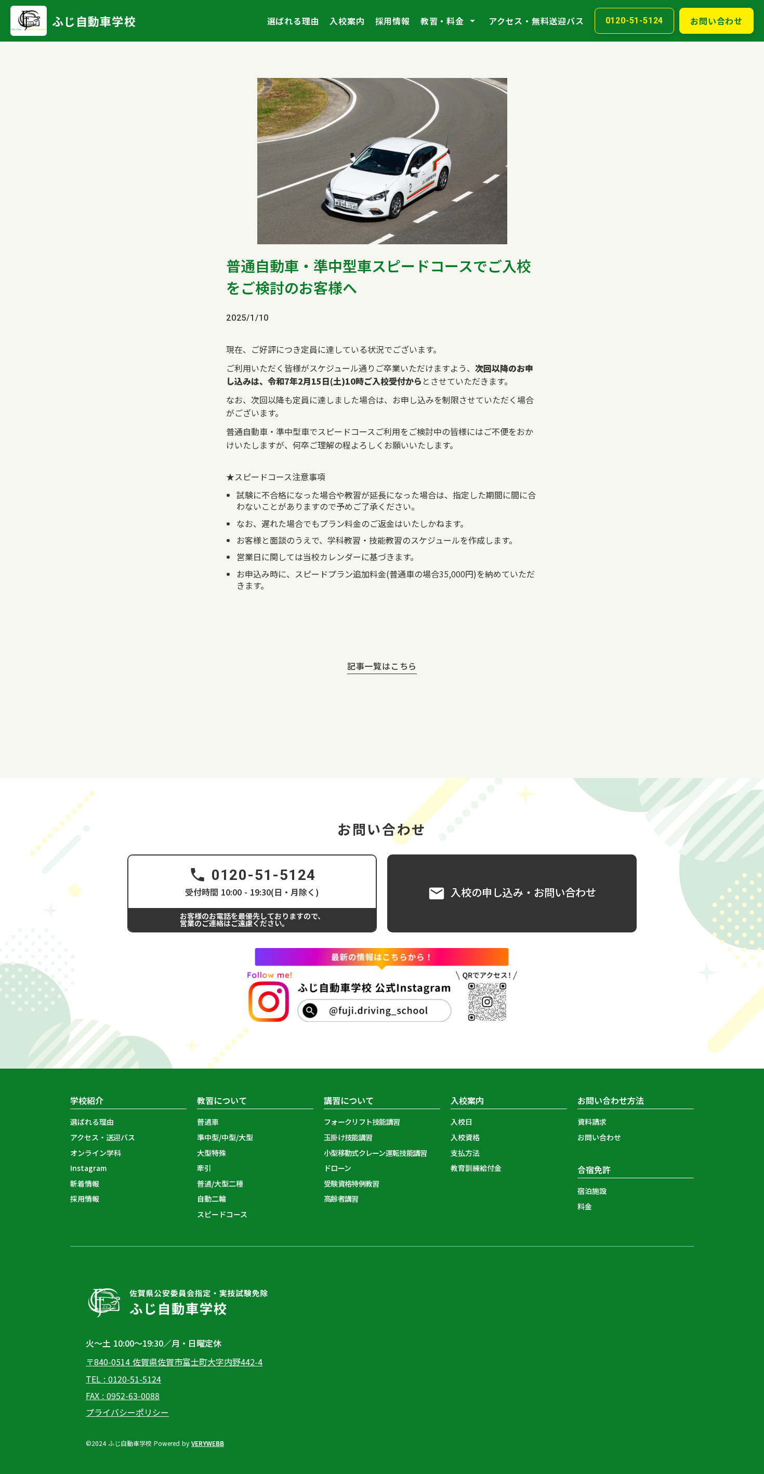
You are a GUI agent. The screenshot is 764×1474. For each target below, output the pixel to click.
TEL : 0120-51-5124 (123, 1379)
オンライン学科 (95, 1153)
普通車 (208, 1122)
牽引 (204, 1168)
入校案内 (347, 21)
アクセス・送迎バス (102, 1137)
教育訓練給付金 (476, 1168)
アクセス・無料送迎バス (536, 21)
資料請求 (592, 1122)
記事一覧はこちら (382, 666)
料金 (584, 1207)
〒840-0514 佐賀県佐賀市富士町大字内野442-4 (174, 1361)
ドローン (337, 1168)
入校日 (461, 1122)
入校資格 (465, 1137)
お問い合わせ (599, 1137)
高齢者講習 (341, 1199)
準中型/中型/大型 (225, 1137)
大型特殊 (211, 1153)
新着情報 (84, 1184)
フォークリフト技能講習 (362, 1122)
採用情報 (392, 21)
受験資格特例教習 (351, 1184)
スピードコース (222, 1214)
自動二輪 (211, 1199)
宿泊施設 (592, 1191)
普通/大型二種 (220, 1184)
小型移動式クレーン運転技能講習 (375, 1153)
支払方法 (465, 1153)
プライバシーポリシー (127, 1412)
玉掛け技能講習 (348, 1137)
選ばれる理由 (293, 21)
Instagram (88, 1168)
